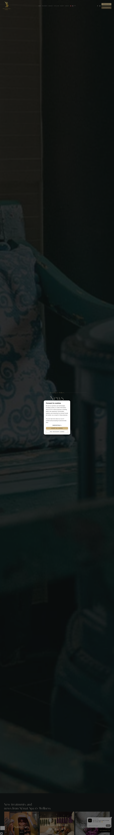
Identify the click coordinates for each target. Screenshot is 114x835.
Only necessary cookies (57, 431)
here (47, 422)
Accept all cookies (57, 428)
